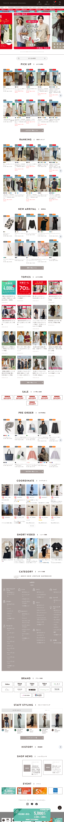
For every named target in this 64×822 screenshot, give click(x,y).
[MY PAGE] (39, 3)
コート (9, 608)
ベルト (55, 624)
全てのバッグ (57, 592)
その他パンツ (40, 624)
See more (32, 525)
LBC (2, 7)
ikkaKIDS (25, 7)
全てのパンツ (40, 605)
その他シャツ (40, 597)
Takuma (7, 730)
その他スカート (41, 642)
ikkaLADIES (18, 7)
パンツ (38, 602)
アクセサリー (57, 614)
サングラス (57, 619)
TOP (6, 7)
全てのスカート (41, 632)
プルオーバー (26, 599)
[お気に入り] (47, 3)
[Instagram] (27, 804)
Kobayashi (57, 730)
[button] (3, 31)
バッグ (55, 589)
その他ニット (26, 605)
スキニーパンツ (41, 610)
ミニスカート (40, 635)
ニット (23, 589)
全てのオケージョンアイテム (10, 594)
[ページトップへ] (60, 808)
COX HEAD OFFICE (20, 730)
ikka (30, 7)
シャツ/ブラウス (41, 594)
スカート (38, 630)
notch (34, 7)
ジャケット (10, 611)
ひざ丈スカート (41, 640)
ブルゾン (9, 613)
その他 (55, 640)
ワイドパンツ (40, 607)
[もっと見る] (32, 738)
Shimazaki (19, 731)
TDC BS (51, 7)
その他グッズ (57, 634)
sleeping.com (57, 7)
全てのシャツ (40, 592)
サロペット (10, 645)
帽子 (55, 632)
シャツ (38, 589)
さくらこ (32, 730)
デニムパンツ (40, 615)
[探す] (60, 3)
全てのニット (26, 592)
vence (39, 7)
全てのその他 (57, 642)
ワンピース (9, 625)
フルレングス (40, 622)
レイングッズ (57, 629)
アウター (8, 601)
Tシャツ (24, 618)
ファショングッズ (56, 607)
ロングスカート (41, 637)
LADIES (32, 582)
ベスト (9, 616)
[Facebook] (36, 804)
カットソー (24, 611)
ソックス (56, 622)
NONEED (44, 7)
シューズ (55, 597)
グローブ (56, 617)
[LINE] (32, 804)
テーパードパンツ (42, 612)
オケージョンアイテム (10, 589)
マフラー (56, 627)
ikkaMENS (11, 7)
